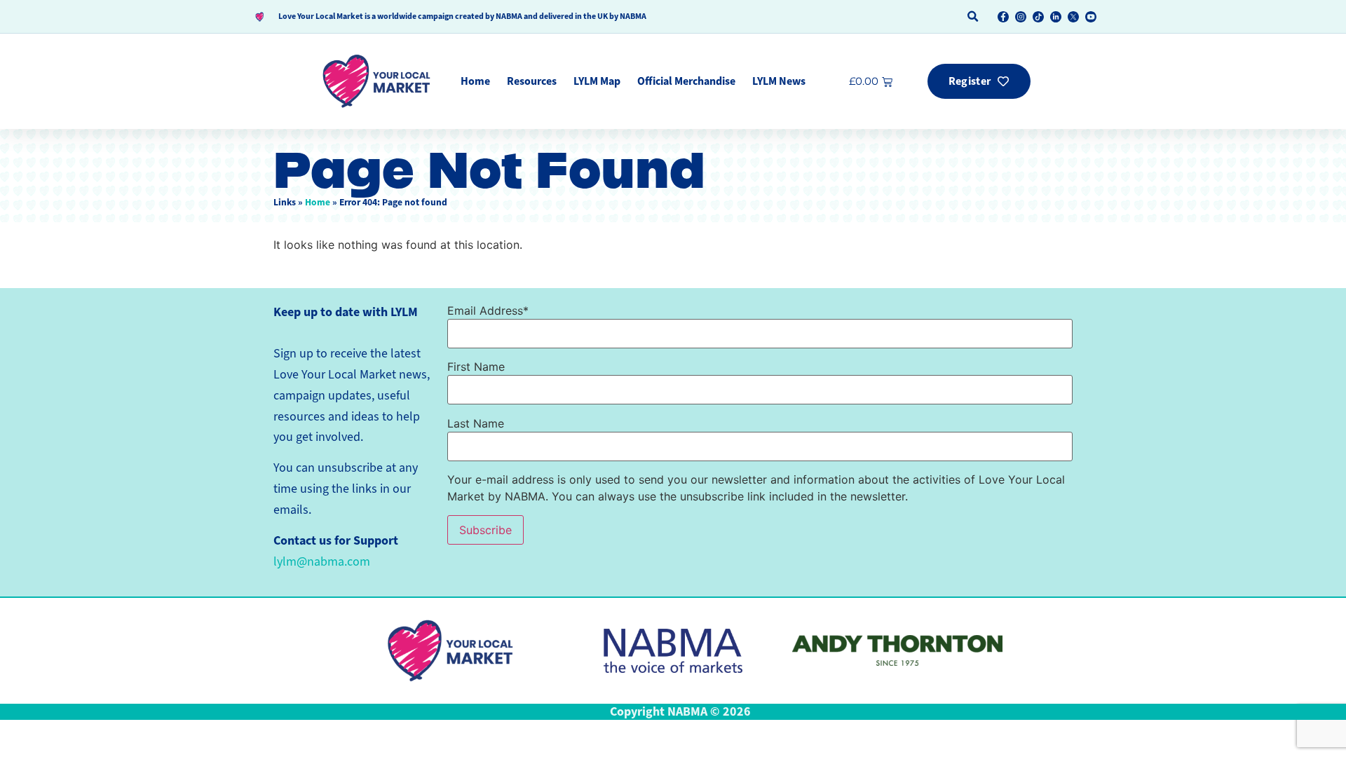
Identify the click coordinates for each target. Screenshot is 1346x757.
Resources (532, 81)
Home (475, 81)
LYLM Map (596, 81)
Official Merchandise (686, 81)
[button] (973, 16)
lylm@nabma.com (321, 561)
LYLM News (778, 81)
